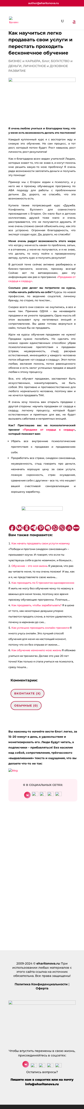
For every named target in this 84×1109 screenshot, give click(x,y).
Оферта (42, 988)
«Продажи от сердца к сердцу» (49, 429)
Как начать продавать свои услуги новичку (40, 543)
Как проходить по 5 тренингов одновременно (42, 582)
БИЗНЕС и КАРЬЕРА (24, 61)
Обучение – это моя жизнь (29, 565)
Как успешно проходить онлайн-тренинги (40, 627)
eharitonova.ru (48, 963)
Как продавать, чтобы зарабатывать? (36, 605)
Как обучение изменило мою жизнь (36, 650)
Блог (45, 61)
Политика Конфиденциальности (41, 984)
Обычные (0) (26, 705)
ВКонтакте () (27, 693)
